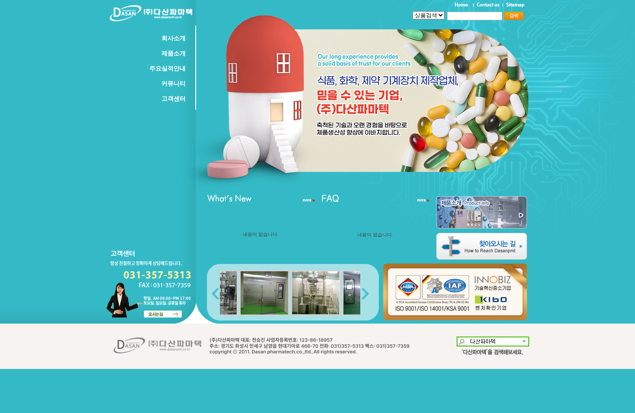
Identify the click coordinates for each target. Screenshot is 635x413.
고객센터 (174, 98)
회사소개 (174, 38)
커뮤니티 (174, 83)
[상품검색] (457, 16)
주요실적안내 (167, 68)
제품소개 (174, 53)
